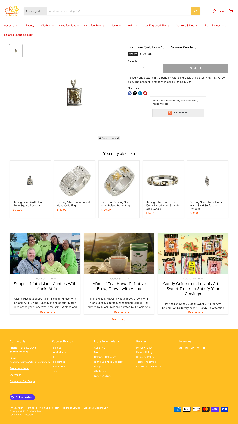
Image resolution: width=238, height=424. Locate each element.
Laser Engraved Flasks (156, 25)
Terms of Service (146, 361)
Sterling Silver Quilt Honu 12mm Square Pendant (27, 203)
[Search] (195, 11)
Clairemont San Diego (22, 381)
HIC (54, 357)
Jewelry (116, 25)
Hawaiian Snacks (94, 25)
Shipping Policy (145, 357)
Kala (54, 371)
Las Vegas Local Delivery (150, 366)
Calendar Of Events (105, 357)
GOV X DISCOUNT (104, 375)
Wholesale (100, 371)
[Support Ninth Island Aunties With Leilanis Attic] (45, 253)
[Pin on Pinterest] (145, 93)
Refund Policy (144, 352)
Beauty (30, 25)
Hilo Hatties (58, 361)
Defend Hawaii (60, 366)
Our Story (99, 347)
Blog (96, 352)
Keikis (132, 25)
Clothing (46, 25)
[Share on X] (135, 93)
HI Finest (57, 347)
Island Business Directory (108, 361)
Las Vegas (15, 374)
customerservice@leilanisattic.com (30, 361)
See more (117, 319)
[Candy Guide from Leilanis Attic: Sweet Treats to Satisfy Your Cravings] (193, 253)
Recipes (98, 366)
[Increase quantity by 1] (156, 68)
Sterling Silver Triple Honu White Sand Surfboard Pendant (206, 205)
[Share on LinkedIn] (140, 93)
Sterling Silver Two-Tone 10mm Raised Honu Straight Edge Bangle (163, 205)
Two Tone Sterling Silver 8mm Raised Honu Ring (116, 203)
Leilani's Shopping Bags (18, 34)
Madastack (28, 414)
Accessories (12, 25)
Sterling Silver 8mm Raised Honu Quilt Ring (73, 203)
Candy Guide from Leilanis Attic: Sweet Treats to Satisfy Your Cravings (193, 288)
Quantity (132, 61)
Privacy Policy (144, 347)
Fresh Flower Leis (215, 25)
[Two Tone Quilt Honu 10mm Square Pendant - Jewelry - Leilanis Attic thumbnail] (15, 50)
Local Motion (59, 352)
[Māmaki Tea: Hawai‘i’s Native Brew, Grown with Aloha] (119, 253)
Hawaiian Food (67, 25)
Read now (46, 312)
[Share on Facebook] (130, 93)
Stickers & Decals (187, 25)
